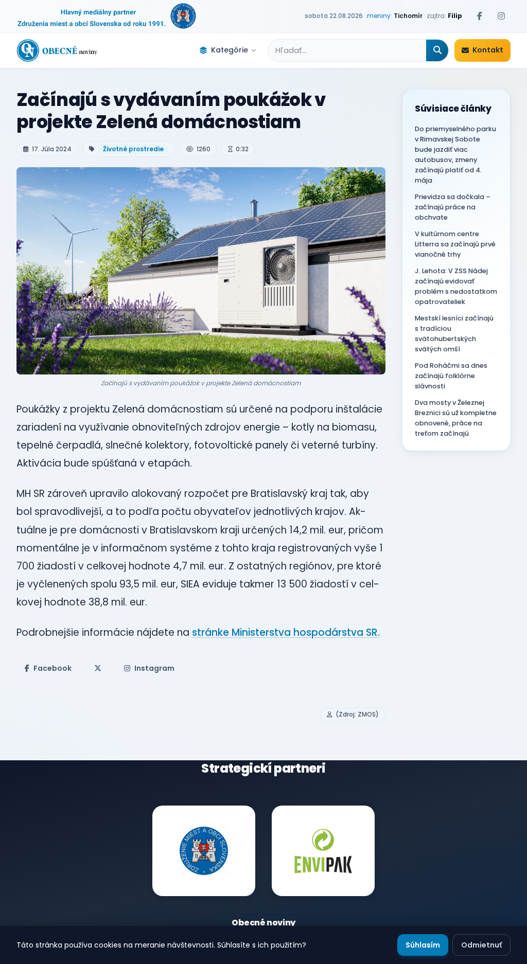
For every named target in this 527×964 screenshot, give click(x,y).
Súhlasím (423, 945)
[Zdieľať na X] (98, 668)
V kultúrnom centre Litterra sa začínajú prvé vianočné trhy (455, 244)
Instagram (154, 668)
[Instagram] (501, 16)
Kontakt (487, 50)
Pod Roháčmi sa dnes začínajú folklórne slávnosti (451, 375)
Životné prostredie (133, 149)
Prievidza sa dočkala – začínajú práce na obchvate (452, 207)
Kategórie (229, 50)
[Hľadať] (437, 50)
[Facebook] (479, 16)
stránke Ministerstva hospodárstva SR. (286, 632)
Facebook (52, 668)
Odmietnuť (481, 945)
